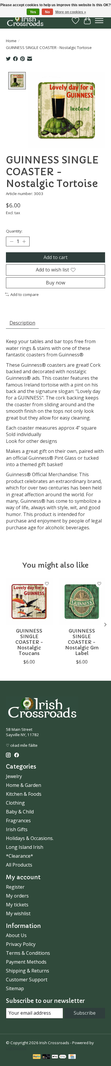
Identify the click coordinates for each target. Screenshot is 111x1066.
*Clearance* (19, 856)
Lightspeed (16, 1048)
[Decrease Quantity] (11, 241)
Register (15, 887)
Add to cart (55, 257)
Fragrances (18, 820)
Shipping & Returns (27, 970)
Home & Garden (23, 785)
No (47, 12)
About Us (16, 935)
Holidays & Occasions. (30, 838)
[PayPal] (37, 1057)
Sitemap (15, 988)
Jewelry (14, 776)
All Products (19, 865)
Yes (33, 12)
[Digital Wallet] (59, 1057)
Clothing (15, 803)
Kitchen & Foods (23, 794)
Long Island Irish (24, 847)
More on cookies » (70, 12)
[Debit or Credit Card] (46, 1057)
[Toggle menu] (99, 21)
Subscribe (85, 1013)
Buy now (55, 282)
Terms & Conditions (28, 953)
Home (11, 40)
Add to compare (24, 294)
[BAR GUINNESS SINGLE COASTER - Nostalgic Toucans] (29, 601)
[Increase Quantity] (24, 241)
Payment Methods (26, 962)
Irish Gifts (17, 829)
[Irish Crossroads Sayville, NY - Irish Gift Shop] (25, 20)
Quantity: (14, 231)
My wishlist (18, 913)
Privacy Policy (21, 944)
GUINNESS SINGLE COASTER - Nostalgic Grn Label (82, 642)
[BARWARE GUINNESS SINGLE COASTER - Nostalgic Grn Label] (82, 601)
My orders (17, 896)
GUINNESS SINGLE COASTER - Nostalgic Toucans (29, 642)
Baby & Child (20, 811)
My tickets (17, 904)
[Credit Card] (72, 1057)
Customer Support (26, 979)
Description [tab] (22, 323)
